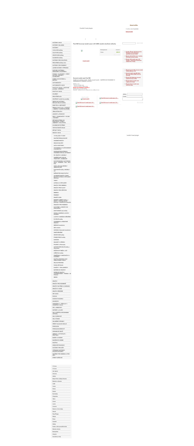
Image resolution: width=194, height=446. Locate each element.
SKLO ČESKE (56, 318)
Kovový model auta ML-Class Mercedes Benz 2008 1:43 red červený (133, 74)
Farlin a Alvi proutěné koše (60, 426)
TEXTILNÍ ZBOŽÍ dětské (59, 127)
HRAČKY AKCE (57, 132)
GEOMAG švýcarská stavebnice (62, 230)
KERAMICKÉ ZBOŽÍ (58, 331)
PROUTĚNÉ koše (57, 96)
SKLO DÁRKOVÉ (57, 316)
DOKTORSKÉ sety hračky (60, 210)
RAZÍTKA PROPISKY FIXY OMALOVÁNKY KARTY (60, 259)
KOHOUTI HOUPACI (58, 298)
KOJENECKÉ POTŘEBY (59, 125)
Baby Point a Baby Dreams (60, 378)
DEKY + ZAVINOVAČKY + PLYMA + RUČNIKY (61, 117)
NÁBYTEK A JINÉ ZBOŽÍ (59, 105)
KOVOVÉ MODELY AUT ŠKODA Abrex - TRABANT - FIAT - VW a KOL (62, 162)
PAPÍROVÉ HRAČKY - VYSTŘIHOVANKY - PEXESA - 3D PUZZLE (62, 273)
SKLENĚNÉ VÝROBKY (58, 321)
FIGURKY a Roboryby (59, 244)
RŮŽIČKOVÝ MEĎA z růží (60, 250)
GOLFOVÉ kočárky (58, 52)
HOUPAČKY (56, 301)
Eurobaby (55, 393)
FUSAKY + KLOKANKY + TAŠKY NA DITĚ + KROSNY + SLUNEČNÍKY (61, 75)
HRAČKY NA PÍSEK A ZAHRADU (61, 286)
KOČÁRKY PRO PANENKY (59, 65)
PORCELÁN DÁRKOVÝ (59, 328)
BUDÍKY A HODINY (58, 337)
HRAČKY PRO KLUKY (59, 187)
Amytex (55, 434)
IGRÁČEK (56, 239)
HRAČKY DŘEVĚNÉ (58, 291)
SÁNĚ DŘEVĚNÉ (58, 232)
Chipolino (55, 396)
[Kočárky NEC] (70, 7)
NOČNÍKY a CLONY (58, 310)
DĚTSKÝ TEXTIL (57, 130)
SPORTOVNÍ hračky (59, 234)
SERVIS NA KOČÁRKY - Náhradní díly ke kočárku (59, 102)
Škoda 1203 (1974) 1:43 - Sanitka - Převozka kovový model (134, 56)
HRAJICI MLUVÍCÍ (58, 143)
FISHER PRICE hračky (59, 237)
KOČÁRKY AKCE (57, 42)
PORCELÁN (56, 326)
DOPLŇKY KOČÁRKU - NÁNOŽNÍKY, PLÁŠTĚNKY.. (60, 71)
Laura (54, 404)
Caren (54, 386)
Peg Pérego (56, 414)
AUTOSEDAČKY (57, 82)
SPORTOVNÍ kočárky (58, 55)
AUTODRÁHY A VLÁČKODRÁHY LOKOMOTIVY (62, 148)
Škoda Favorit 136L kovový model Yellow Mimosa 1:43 (134, 70)
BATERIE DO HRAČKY (60, 270)
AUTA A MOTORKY (59, 145)
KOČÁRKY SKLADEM (58, 45)
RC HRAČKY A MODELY (60, 155)
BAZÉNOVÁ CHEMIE (58, 340)
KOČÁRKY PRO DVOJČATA (60, 60)
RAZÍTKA (55, 342)
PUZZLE (55, 296)
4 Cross (55, 368)
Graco (54, 401)
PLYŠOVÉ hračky (58, 219)
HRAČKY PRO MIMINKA (60, 185)
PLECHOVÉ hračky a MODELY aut (62, 170)
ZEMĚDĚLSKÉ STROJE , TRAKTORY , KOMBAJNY (60, 158)
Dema (54, 388)
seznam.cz (56, 442)
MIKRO (55, 277)
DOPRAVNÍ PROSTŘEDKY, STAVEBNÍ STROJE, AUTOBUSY (62, 152)
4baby (54, 424)
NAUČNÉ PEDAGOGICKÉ (60, 138)
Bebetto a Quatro (57, 381)
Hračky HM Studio (58, 265)
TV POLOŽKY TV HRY (59, 135)
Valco (54, 398)
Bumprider (55, 431)
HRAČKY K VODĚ (57, 288)
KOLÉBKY (55, 94)
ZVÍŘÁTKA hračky (58, 253)
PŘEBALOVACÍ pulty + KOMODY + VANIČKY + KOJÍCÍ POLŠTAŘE (61, 108)
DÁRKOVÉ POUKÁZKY (59, 345)
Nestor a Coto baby (58, 409)
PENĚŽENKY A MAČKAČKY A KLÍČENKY (61, 256)
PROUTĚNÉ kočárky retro (59, 62)
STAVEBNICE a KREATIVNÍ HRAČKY (61, 222)
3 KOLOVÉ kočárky (58, 50)
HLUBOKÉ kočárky (58, 57)
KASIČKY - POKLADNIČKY (61, 267)
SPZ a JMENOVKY (57, 307)
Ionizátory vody (57, 436)
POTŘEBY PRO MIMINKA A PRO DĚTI (61, 354)
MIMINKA (56, 192)
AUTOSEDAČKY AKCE (59, 85)
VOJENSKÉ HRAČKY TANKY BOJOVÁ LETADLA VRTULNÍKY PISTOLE (62, 177)
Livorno (55, 406)
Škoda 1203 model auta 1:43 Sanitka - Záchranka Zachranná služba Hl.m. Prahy (133, 60)
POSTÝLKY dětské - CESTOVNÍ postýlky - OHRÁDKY (61, 88)
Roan (54, 419)
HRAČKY (55, 281)
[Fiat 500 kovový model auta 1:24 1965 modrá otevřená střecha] (109, 98)
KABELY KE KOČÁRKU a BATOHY (59, 79)
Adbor (54, 376)
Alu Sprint (55, 371)
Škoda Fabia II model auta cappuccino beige (132, 81)
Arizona (55, 373)
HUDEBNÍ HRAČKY (59, 140)
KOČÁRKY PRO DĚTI (58, 347)
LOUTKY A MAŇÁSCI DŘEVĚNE (62, 216)
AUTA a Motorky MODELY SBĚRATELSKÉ (60, 166)
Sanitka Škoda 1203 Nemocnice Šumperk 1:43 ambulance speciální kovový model (134, 52)
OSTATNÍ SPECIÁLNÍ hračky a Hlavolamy (61, 247)
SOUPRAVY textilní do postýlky (61, 99)
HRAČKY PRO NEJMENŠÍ (59, 283)
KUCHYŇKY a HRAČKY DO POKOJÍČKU (61, 207)
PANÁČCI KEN (57, 197)
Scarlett (55, 421)
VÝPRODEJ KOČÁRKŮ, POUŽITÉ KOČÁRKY (59, 351)
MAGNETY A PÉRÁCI (59, 242)
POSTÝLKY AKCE (57, 91)
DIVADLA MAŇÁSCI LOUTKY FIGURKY (61, 214)
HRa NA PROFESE (58, 262)
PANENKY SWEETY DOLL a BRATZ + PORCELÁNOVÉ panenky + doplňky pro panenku (62, 201)
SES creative (57, 227)
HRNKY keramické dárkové (60, 323)
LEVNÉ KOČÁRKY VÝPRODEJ (60, 67)
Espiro (54, 391)
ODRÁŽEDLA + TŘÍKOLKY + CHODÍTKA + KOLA (60, 304)
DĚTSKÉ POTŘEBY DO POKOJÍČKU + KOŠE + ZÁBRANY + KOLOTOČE (59, 121)
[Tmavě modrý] (85, 60)
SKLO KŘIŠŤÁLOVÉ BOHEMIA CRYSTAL (61, 313)
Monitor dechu (56, 429)
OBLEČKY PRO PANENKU (61, 204)
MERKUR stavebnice (59, 225)
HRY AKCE (55, 293)
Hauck (54, 411)
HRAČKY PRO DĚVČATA (60, 190)
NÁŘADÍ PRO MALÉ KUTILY (61, 173)
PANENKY (56, 195)
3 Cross (55, 366)
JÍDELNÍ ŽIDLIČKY (57, 111)
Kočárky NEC (81, 39)
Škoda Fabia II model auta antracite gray (132, 84)
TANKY (55, 180)
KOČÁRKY (55, 47)
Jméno (124, 94)
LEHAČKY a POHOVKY (59, 114)
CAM (54, 383)
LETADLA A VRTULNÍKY (60, 183)
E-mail (124, 96)
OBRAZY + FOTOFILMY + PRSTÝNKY (59, 334)
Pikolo (54, 416)
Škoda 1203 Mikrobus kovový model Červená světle (133, 78)
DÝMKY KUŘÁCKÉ (57, 357)
